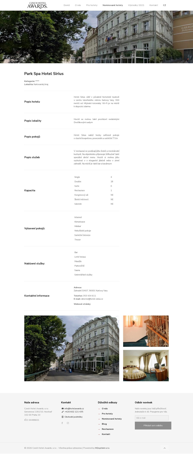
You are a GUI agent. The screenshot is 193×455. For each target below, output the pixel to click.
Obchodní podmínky (73, 416)
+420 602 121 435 (73, 411)
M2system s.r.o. (102, 448)
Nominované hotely (112, 418)
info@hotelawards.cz (74, 408)
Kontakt (106, 434)
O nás (105, 408)
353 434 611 (89, 295)
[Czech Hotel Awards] (37, 5)
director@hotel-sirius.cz (92, 299)
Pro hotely (107, 413)
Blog (104, 424)
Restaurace (108, 429)
